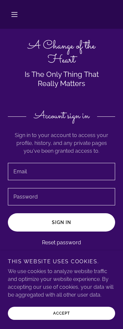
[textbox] (61, 171)
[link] (61, 53)
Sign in (61, 222)
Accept (61, 313)
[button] (14, 14)
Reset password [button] (61, 242)
